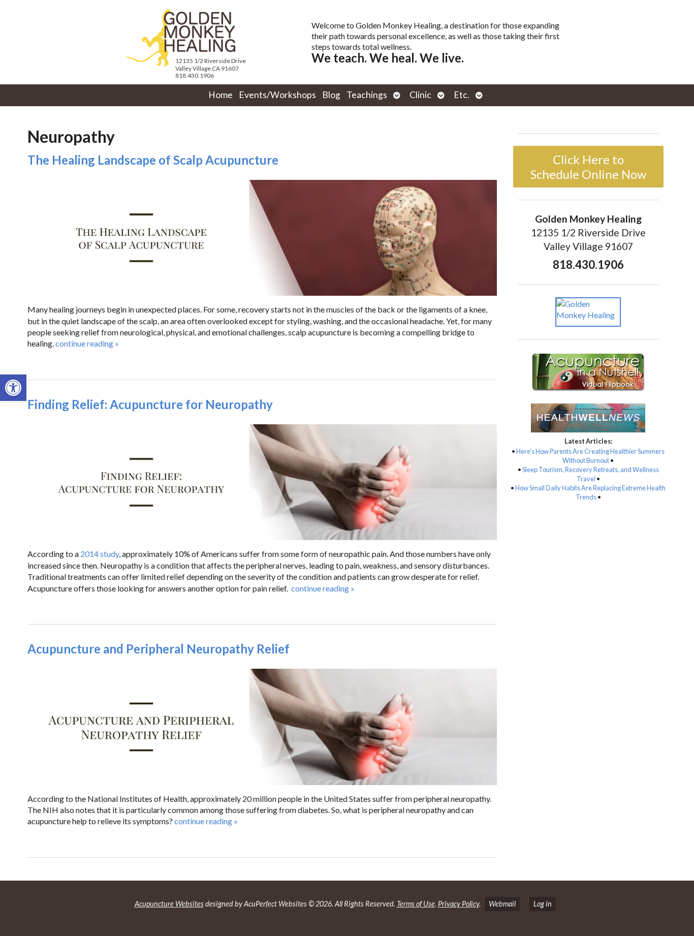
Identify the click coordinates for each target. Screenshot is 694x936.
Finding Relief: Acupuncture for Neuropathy (150, 404)
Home (220, 94)
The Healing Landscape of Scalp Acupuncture (152, 159)
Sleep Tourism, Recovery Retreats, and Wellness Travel (590, 474)
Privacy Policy (458, 903)
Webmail (502, 903)
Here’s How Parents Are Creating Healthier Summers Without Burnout (590, 455)
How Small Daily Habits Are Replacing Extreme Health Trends (590, 492)
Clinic (420, 94)
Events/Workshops (277, 94)
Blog (331, 94)
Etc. (461, 94)
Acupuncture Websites (169, 903)
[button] (13, 388)
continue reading (87, 343)
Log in (542, 903)
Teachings (366, 94)
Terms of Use (416, 903)
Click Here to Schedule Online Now (588, 166)
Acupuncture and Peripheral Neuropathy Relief (158, 648)
